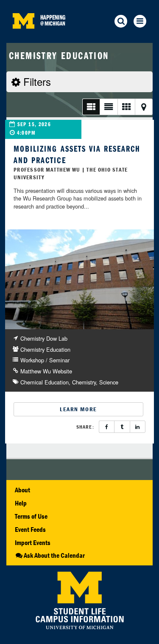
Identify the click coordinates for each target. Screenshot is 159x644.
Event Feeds (30, 529)
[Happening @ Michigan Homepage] (23, 37)
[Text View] (108, 107)
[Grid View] (126, 107)
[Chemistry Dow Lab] (79, 279)
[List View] (91, 107)
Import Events (32, 542)
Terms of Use (31, 516)
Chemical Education (44, 382)
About (22, 490)
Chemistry (84, 382)
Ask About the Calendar (54, 555)
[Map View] (144, 107)
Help (21, 503)
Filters (35, 81)
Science (108, 382)
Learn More (78, 409)
